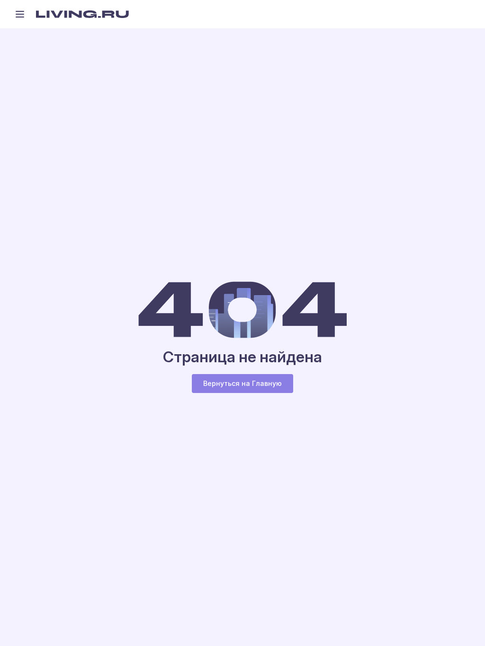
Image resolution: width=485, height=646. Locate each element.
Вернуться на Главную (242, 383)
